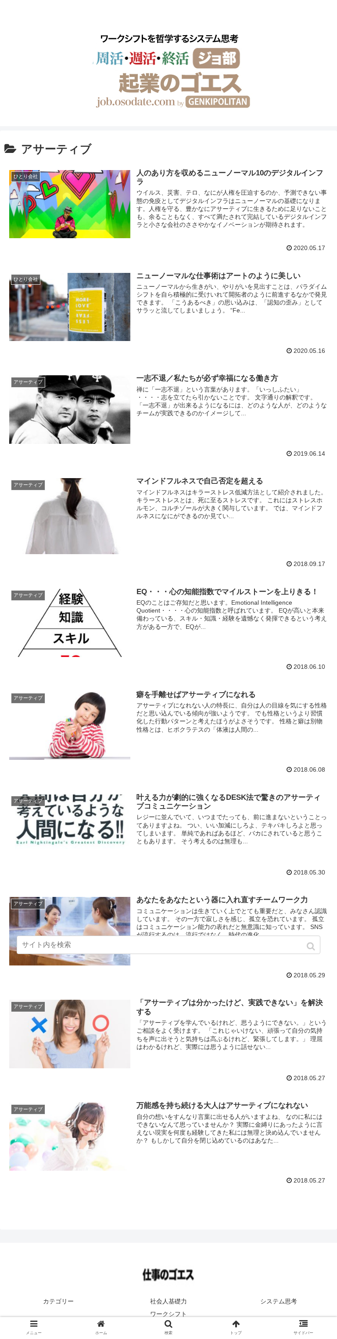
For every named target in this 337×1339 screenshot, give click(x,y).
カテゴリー (58, 1301)
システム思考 (278, 1301)
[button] (311, 946)
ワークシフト (168, 1313)
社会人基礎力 (168, 1301)
